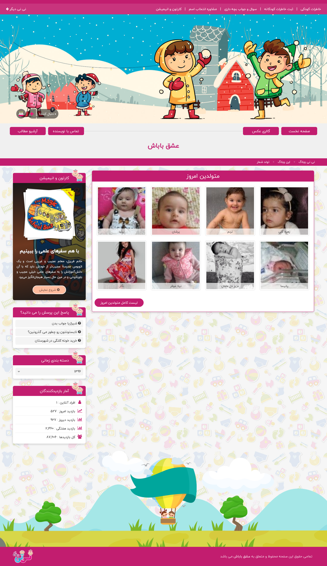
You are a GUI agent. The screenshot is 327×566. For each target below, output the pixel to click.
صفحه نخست (299, 131)
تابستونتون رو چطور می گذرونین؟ (53, 332)
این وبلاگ (284, 162)
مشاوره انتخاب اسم (203, 9)
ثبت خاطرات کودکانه (278, 9)
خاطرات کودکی (311, 9)
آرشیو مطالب (28, 131)
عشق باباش (241, 556)
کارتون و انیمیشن (168, 9)
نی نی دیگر (17, 9)
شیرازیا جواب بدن (65, 323)
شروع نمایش (48, 289)
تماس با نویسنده (66, 131)
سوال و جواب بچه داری (240, 9)
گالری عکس (261, 131)
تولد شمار (263, 162)
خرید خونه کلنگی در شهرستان (56, 340)
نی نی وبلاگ (307, 162)
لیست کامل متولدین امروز (119, 303)
